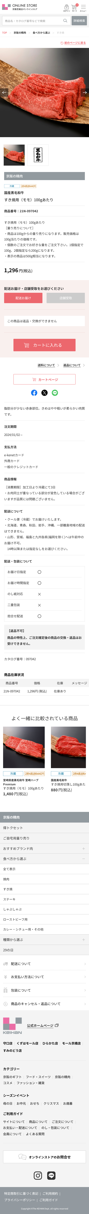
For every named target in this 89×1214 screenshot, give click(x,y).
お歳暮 (67, 1103)
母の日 (7, 1103)
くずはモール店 (27, 1043)
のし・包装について (55, 1127)
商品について (38, 1121)
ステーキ (9, 899)
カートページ (48, 379)
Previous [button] (4, 92)
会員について (12, 1134)
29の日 (8, 949)
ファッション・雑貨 (30, 1083)
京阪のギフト (12, 1077)
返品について (72, 365)
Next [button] (85, 92)
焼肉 (6, 879)
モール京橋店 (71, 1043)
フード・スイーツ (38, 1077)
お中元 (21, 1103)
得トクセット (13, 827)
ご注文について (62, 1121)
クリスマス (51, 1103)
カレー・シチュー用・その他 (23, 929)
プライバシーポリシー (19, 1200)
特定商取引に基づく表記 (21, 1193)
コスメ (7, 1083)
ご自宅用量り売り (16, 838)
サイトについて (14, 1121)
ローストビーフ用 (15, 919)
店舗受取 (66, 298)
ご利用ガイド (13, 1113)
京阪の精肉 (20, 32)
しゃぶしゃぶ (12, 909)
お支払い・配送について (20, 1127)
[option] (44, 92)
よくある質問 (35, 1134)
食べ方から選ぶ (41, 32)
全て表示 (9, 869)
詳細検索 (79, 20)
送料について (46, 365)
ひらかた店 (50, 1043)
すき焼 (60, 32)
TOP (4, 32)
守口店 (7, 1043)
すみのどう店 (12, 1050)
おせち (34, 1103)
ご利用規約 (50, 1193)
